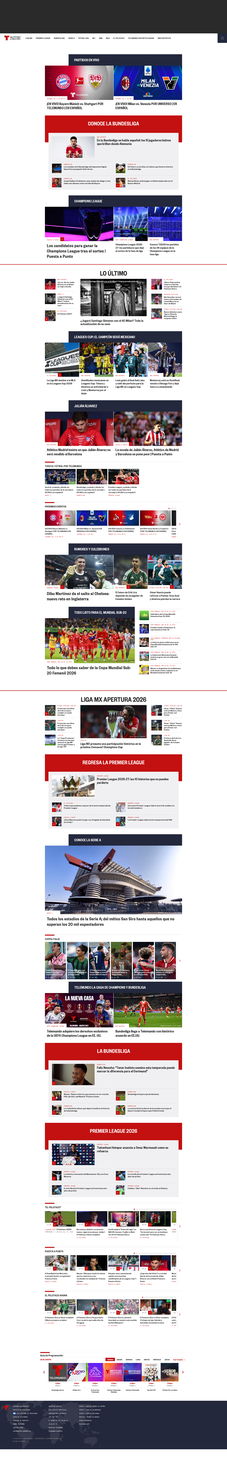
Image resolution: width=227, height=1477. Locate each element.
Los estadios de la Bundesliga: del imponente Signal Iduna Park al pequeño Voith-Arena (85, 167)
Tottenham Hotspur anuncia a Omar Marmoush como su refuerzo (132, 1149)
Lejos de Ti (53, 1424)
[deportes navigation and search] (222, 38)
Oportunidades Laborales (57, 1413)
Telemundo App (84, 1424)
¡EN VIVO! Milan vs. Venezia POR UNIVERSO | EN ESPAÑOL (89, 529)
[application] (113, 297)
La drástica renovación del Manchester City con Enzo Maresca (86, 1175)
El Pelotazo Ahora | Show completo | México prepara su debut (59, 1318)
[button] (113, 297)
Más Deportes (164, 38)
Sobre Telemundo (19, 1424)
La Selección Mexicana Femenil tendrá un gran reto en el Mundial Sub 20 (164, 657)
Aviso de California (20, 1417)
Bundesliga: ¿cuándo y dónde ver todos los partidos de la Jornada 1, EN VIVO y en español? (91, 490)
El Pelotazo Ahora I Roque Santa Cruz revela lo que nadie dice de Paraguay (90, 1320)
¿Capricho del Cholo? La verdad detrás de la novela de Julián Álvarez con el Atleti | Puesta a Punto (153, 1277)
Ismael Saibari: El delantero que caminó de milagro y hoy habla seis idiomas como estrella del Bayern (87, 182)
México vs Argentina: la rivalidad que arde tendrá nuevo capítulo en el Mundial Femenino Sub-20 (165, 670)
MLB (108, 38)
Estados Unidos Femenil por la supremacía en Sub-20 (162, 628)
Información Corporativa (22, 1431)
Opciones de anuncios (20, 1406)
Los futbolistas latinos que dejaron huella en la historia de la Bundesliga (86, 1109)
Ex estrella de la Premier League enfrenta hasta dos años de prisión (149, 1175)
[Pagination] (169, 508)
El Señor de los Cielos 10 (58, 1420)
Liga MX (29, 38)
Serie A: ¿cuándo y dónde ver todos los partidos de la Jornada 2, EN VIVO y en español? (59, 490)
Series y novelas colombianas (90, 1410)
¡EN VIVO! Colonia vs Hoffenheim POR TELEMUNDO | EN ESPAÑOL (121, 529)
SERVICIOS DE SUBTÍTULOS (57, 1410)
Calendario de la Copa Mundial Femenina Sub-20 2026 (162, 615)
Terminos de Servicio (20, 1420)
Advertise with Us (55, 1406)
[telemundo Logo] (6, 1407)
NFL (94, 38)
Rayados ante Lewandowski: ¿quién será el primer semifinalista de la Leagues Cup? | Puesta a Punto (122, 1277)
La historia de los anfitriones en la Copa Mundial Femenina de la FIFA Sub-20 (164, 644)
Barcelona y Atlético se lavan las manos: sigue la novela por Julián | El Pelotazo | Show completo (91, 1232)
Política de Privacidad (21, 1410)
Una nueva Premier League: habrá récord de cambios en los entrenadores (151, 806)
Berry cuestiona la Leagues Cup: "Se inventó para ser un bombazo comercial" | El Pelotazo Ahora (154, 1232)
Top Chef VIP (53, 1417)
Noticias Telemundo (55, 1427)
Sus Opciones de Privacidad (27, 1413)
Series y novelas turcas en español (92, 1406)
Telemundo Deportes (55, 1431)
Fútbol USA (83, 38)
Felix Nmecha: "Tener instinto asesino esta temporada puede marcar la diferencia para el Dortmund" (136, 1069)
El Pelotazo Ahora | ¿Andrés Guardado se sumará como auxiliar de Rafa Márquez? (122, 1320)
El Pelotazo (118, 38)
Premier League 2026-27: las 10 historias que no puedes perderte (132, 781)
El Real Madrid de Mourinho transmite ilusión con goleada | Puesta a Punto (57, 1276)
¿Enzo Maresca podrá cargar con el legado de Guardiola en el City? (87, 820)
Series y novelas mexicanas (89, 1413)
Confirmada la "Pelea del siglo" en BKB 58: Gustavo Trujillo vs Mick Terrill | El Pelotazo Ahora (122, 1232)
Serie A (71, 38)
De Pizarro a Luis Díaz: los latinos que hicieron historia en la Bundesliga (150, 167)
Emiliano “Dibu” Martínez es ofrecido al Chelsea (147, 1188)
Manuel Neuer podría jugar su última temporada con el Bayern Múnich (150, 182)
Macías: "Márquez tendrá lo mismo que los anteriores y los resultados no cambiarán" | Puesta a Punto (91, 1277)
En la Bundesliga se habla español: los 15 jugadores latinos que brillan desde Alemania (134, 142)
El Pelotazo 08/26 (58, 1229)
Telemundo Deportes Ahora (141, 38)
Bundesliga (59, 38)
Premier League (43, 38)
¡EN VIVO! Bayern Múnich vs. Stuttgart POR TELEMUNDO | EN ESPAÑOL (58, 531)
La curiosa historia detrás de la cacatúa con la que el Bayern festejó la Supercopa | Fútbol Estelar (149, 1109)
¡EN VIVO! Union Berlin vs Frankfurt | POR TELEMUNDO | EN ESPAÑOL (154, 529)
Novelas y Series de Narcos (89, 1417)
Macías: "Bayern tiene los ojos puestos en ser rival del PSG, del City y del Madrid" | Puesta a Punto (86, 1095)
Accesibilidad (18, 1427)
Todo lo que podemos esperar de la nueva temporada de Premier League (87, 806)
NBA (101, 38)
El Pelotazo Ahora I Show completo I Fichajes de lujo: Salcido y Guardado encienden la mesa (154, 1320)
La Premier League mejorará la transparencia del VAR (150, 819)
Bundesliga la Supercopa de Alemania (143, 1094)
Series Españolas (85, 1420)
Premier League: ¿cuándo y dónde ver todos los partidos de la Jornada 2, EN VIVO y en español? (122, 490)
